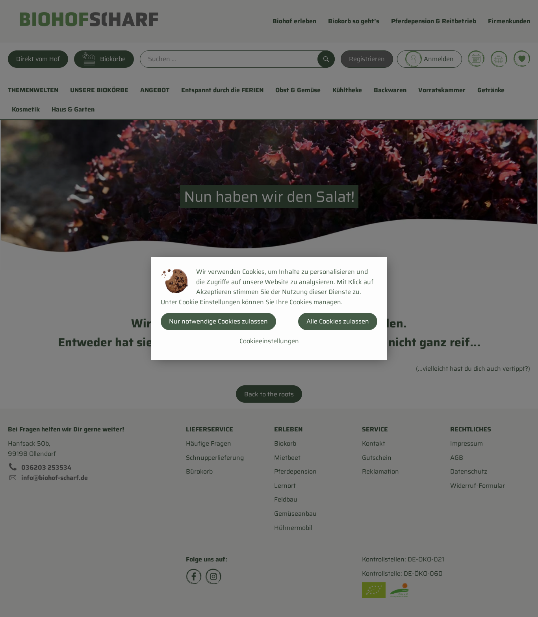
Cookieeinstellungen (269, 341)
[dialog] (269, 308)
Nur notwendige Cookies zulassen (218, 321)
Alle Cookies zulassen (337, 321)
